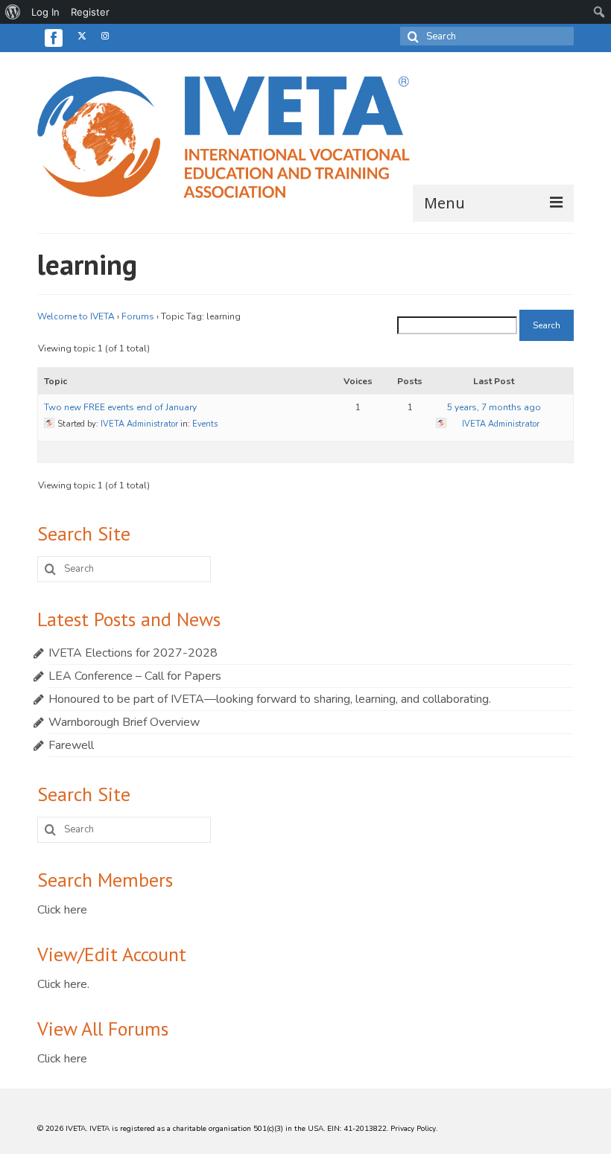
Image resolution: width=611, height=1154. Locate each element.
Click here (62, 910)
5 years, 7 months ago (494, 407)
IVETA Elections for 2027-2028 (133, 653)
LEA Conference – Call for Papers (134, 676)
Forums (137, 316)
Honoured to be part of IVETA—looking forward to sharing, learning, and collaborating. (269, 699)
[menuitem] (13, 12)
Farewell (71, 745)
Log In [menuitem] (45, 12)
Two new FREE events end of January (120, 407)
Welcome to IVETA (76, 316)
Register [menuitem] (90, 12)
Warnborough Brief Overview (124, 722)
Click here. (63, 984)
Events (205, 424)
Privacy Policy (413, 1128)
